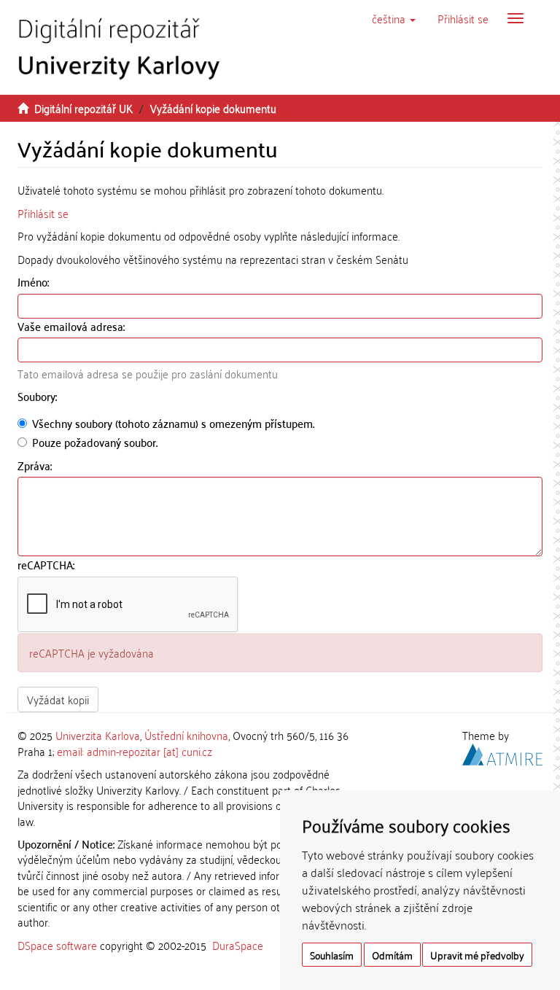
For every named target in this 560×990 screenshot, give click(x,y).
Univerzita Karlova (97, 735)
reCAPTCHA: (47, 564)
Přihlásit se (43, 213)
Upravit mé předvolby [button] (477, 955)
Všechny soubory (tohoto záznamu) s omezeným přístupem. (173, 423)
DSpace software (57, 945)
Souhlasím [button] (332, 955)
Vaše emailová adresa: (73, 326)
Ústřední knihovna (186, 735)
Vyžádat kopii (58, 699)
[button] (394, 18)
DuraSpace (237, 945)
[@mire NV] (502, 752)
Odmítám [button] (392, 955)
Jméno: (35, 281)
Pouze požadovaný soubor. (95, 442)
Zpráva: (36, 465)
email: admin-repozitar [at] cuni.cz (134, 751)
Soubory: (39, 396)
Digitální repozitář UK (83, 108)
